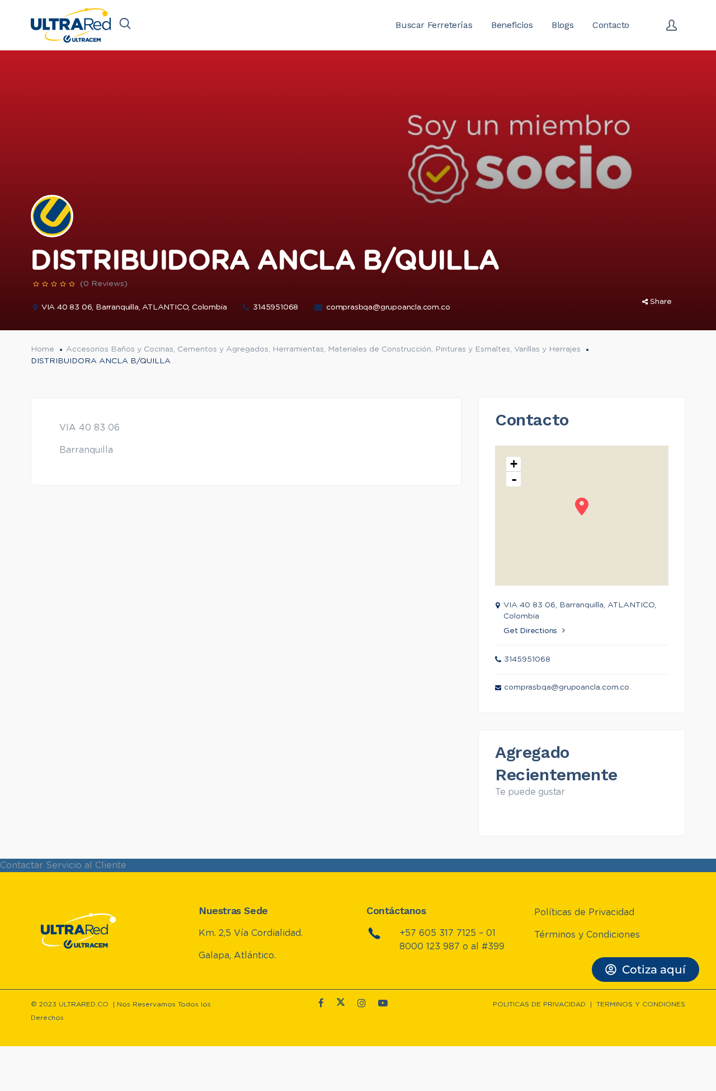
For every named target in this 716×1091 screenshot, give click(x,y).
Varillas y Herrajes (547, 349)
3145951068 (275, 307)
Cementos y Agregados (222, 349)
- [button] (514, 479)
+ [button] (513, 464)
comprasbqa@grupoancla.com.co (388, 307)
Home (42, 349)
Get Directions (530, 631)
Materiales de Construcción (379, 349)
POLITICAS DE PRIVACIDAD (539, 1004)
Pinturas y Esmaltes (472, 349)
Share (661, 302)
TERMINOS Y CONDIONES (640, 1004)
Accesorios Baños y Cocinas (119, 349)
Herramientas (298, 349)
